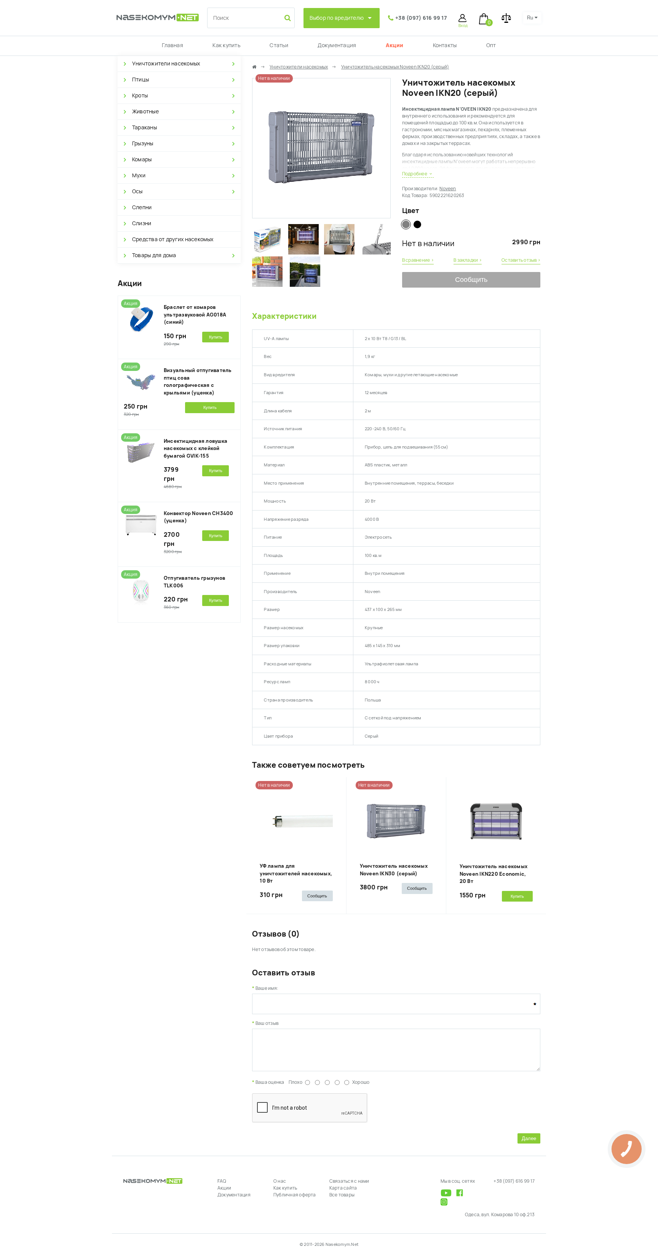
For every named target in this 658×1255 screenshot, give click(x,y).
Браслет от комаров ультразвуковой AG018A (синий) (195, 314)
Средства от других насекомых (173, 239)
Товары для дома (154, 255)
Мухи (138, 175)
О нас (279, 1181)
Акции (394, 45)
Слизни (141, 223)
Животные (145, 111)
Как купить (226, 45)
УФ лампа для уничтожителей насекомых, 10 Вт (296, 873)
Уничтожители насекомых (166, 63)
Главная (172, 45)
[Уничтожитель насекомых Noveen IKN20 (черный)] (417, 224)
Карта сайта (343, 1188)
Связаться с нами (349, 1181)
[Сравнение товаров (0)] (506, 18)
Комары (142, 159)
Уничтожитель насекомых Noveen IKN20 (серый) (395, 67)
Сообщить (471, 279)
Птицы (140, 79)
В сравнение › (418, 260)
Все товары (342, 1195)
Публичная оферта (294, 1195)
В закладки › (468, 260)
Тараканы (144, 127)
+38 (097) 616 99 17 (421, 17)
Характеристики (284, 316)
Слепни (142, 207)
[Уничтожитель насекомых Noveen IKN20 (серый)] (321, 215)
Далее (529, 1138)
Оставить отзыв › (520, 260)
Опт (491, 45)
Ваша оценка (270, 1082)
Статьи (279, 45)
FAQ (222, 1181)
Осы (137, 191)
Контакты (445, 45)
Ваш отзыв (267, 1023)
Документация (337, 45)
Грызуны (142, 143)
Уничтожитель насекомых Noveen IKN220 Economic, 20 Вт (493, 873)
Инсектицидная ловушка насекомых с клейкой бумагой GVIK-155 (195, 448)
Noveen (447, 189)
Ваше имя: (267, 988)
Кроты (140, 95)
